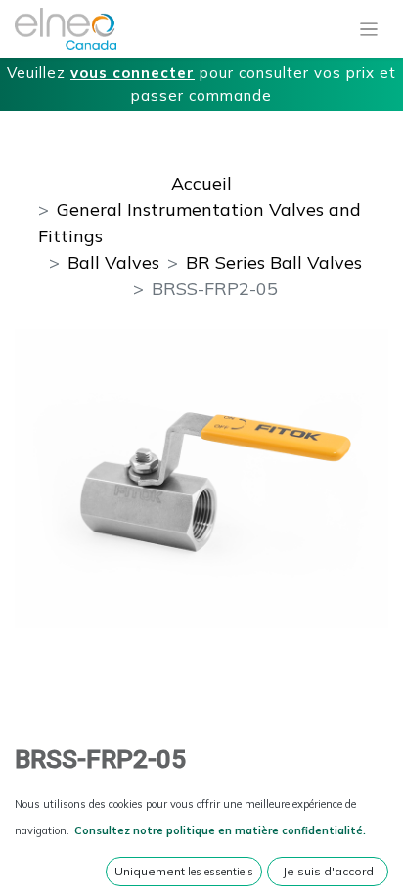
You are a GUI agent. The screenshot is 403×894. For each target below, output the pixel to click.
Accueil (201, 183)
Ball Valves (113, 262)
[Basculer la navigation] (369, 29)
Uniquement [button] (183, 871)
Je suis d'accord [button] (328, 871)
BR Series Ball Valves (274, 262)
